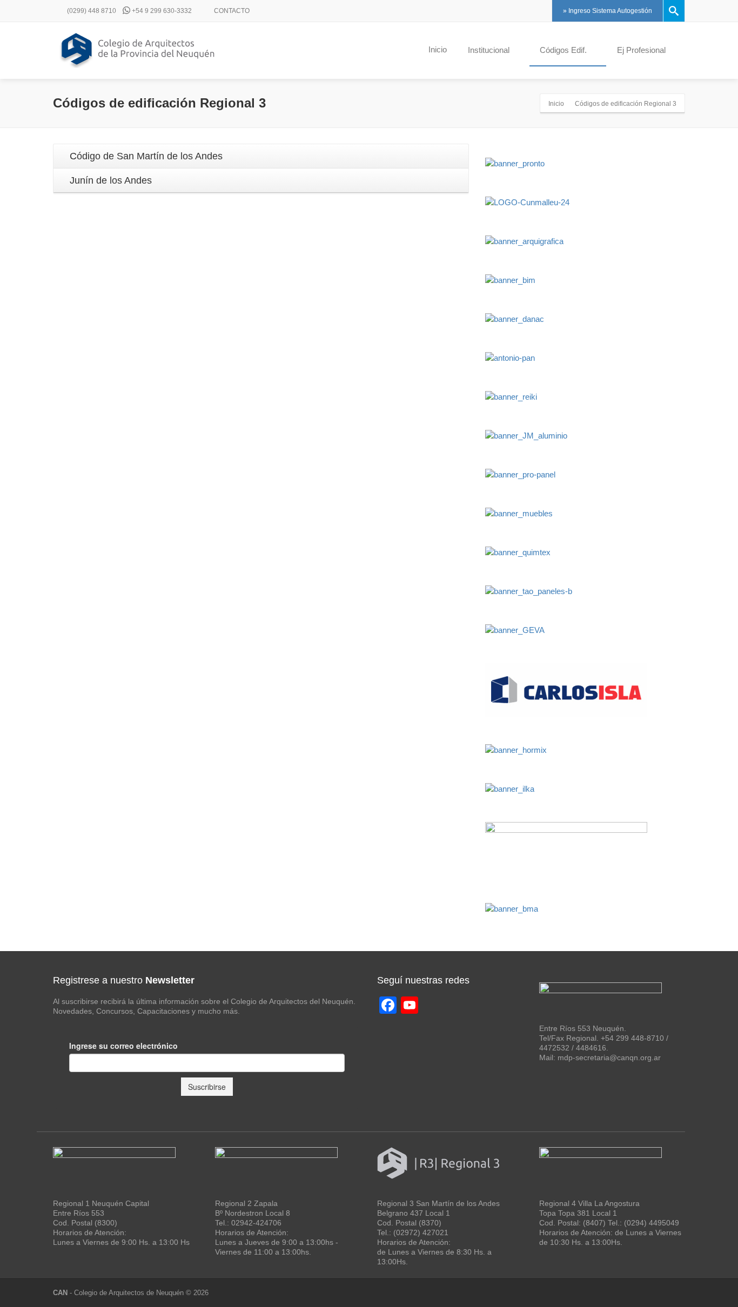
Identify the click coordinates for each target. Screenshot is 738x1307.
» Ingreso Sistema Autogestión (607, 11)
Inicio (437, 49)
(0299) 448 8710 (90, 11)
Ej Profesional (641, 50)
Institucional (488, 50)
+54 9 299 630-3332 (161, 11)
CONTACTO (231, 11)
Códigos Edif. (563, 50)
